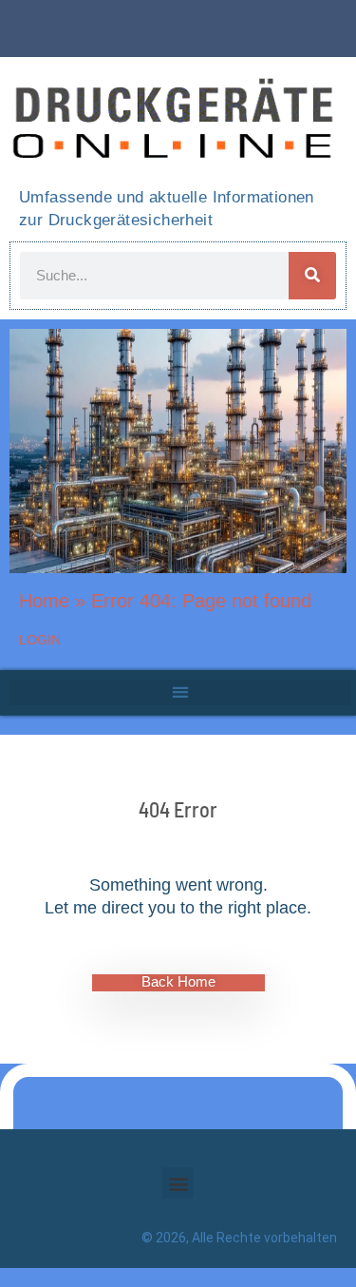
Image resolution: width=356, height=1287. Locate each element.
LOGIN (40, 639)
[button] (180, 692)
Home (44, 600)
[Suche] (312, 275)
